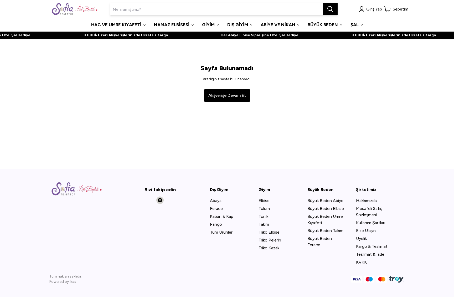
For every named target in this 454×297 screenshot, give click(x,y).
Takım (264, 224)
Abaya (215, 200)
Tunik (263, 216)
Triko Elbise (269, 232)
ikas (73, 281)
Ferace (216, 208)
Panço (216, 224)
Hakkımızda (366, 200)
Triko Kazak (269, 247)
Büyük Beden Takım (325, 230)
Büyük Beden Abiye (325, 200)
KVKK (361, 262)
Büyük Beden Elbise (325, 208)
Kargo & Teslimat (372, 246)
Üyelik (361, 238)
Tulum (264, 208)
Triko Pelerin (270, 240)
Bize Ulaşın (366, 230)
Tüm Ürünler (221, 232)
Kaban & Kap (221, 216)
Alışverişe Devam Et (227, 95)
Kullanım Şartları (370, 222)
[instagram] (160, 200)
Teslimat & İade (370, 254)
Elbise (264, 200)
